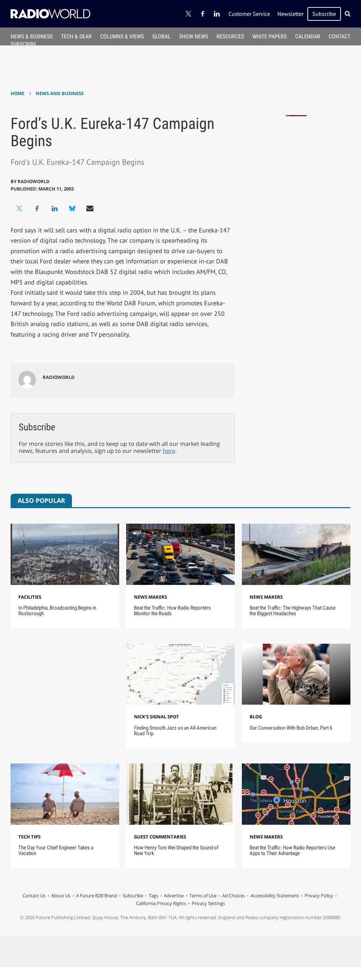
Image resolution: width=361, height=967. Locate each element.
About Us (61, 895)
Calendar (307, 36)
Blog (256, 716)
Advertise (174, 895)
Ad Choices (233, 895)
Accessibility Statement (275, 895)
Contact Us (34, 895)
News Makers (150, 597)
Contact (339, 36)
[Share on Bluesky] (72, 208)
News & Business (32, 36)
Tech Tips (29, 837)
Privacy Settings (208, 903)
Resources (230, 36)
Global (161, 36)
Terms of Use (202, 895)
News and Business (60, 93)
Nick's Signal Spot (156, 716)
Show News (193, 36)
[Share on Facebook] (37, 208)
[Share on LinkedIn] (54, 208)
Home (17, 93)
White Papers (269, 36)
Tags (153, 895)
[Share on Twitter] (19, 208)
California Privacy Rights (161, 903)
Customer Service (249, 13)
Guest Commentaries (160, 837)
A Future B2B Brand (96, 895)
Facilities (29, 597)
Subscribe (324, 13)
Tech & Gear (76, 36)
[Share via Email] (90, 208)
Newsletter (290, 13)
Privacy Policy (319, 895)
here (169, 451)
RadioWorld (34, 181)
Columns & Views (122, 36)
